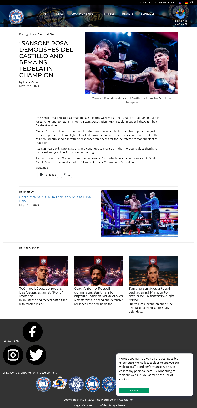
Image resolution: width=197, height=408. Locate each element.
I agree (134, 390)
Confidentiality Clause (111, 405)
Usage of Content (83, 405)
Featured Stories (47, 34)
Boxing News (27, 34)
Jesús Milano (31, 82)
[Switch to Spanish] (186, 2)
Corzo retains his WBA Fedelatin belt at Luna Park (55, 199)
